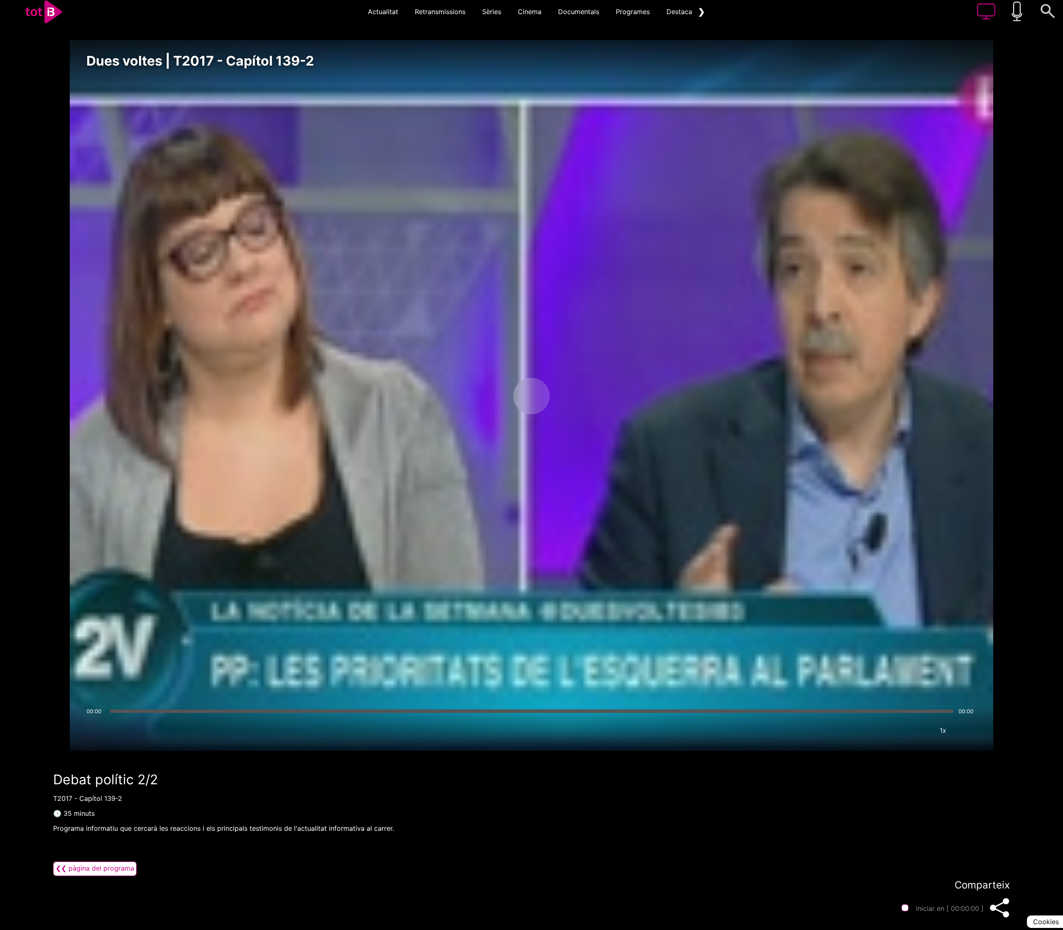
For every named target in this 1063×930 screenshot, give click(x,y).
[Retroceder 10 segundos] (488, 396)
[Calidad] (918, 730)
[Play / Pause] (531, 396)
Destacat (680, 11)
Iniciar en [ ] (950, 908)
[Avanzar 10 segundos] (575, 396)
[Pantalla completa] (968, 730)
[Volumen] (95, 730)
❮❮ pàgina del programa (95, 868)
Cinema (529, 11)
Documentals (578, 11)
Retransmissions (440, 11)
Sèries (491, 11)
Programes (633, 11)
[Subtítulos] (893, 730)
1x (943, 730)
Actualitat (383, 11)
